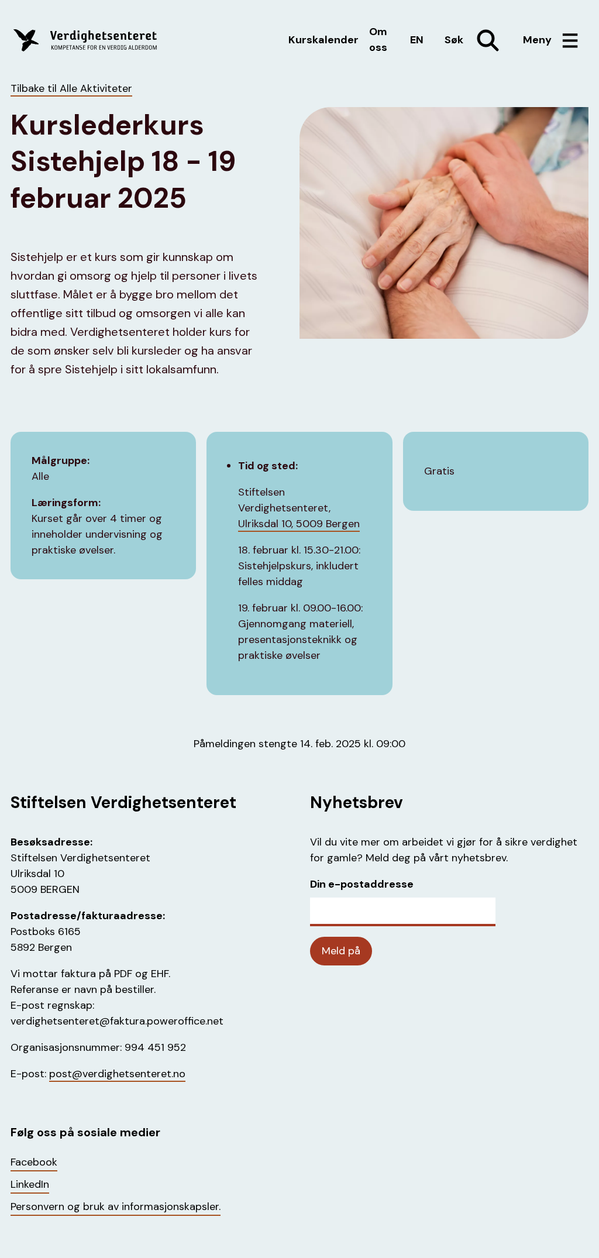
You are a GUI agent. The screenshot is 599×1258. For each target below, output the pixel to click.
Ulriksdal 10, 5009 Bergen (299, 524)
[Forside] (103, 40)
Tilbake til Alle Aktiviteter (71, 88)
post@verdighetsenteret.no (117, 1074)
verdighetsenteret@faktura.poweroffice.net (117, 1021)
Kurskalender (323, 40)
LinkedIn (30, 1184)
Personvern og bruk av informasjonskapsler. (116, 1206)
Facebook (34, 1162)
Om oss (378, 39)
